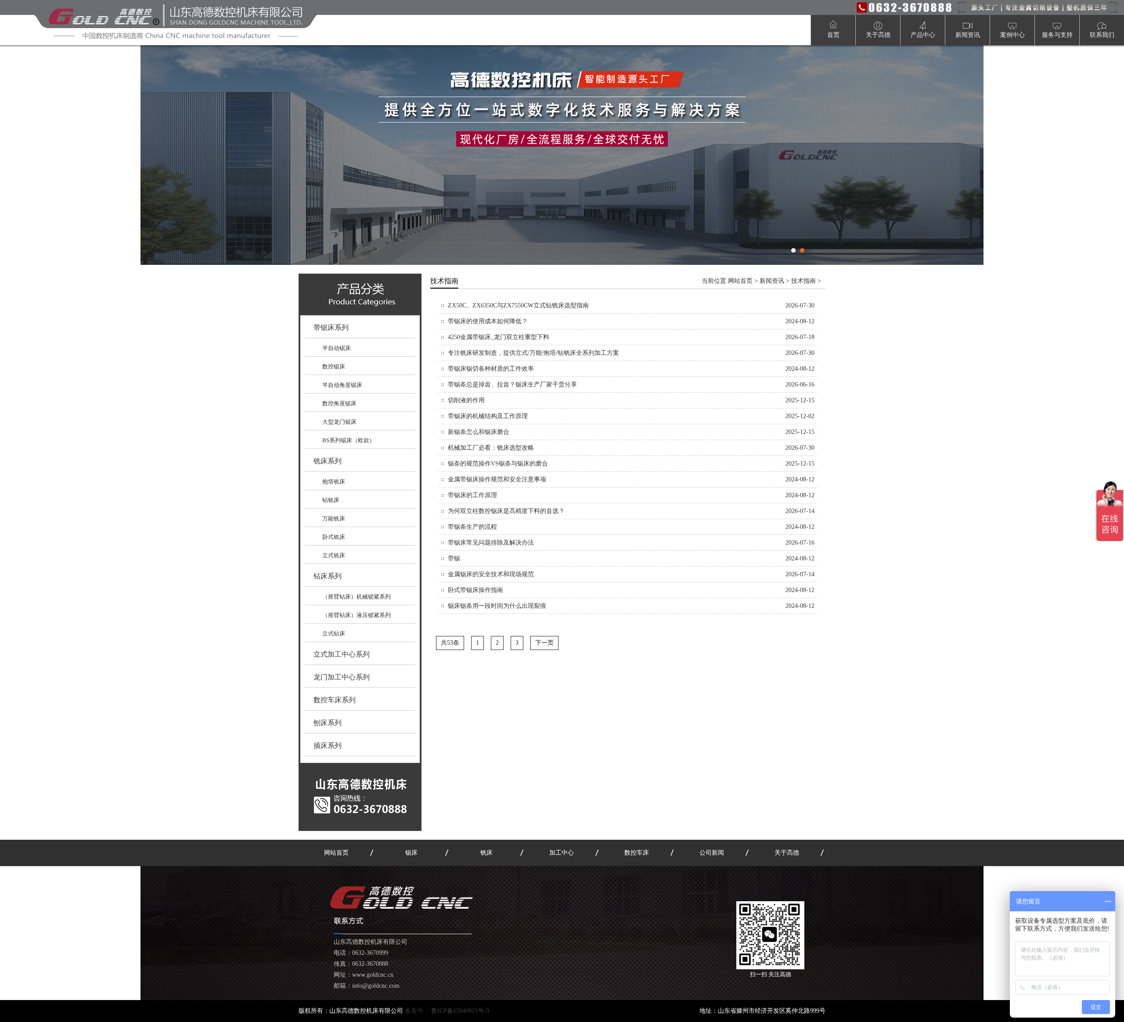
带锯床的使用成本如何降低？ (488, 321)
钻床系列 (327, 576)
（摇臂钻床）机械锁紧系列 (356, 596)
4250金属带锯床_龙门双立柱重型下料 (498, 337)
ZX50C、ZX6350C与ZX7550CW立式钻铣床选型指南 (518, 305)
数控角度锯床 (339, 403)
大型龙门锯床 (339, 422)
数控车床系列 (334, 700)
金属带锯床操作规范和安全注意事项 (497, 479)
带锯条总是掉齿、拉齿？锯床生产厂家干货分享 (512, 384)
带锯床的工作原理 (472, 495)
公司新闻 (711, 852)
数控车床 (636, 852)
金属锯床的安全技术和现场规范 (491, 574)
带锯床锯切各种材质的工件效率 (491, 368)
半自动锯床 (336, 348)
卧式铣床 (333, 537)
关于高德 (787, 852)
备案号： (447, 1011)
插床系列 (327, 745)
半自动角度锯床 (342, 385)
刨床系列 (327, 722)
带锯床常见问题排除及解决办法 (491, 542)
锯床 (411, 852)
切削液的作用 (466, 400)
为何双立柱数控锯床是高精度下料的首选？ (506, 511)
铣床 (486, 852)
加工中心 (561, 852)
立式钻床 (333, 633)
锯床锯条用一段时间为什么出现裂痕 (497, 606)
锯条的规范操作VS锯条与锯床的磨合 (498, 463)
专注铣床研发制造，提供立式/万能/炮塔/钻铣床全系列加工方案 (533, 353)
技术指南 (803, 281)
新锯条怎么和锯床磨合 (478, 432)
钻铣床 (330, 500)
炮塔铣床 (333, 481)
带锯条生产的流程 (472, 527)
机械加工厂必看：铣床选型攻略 (491, 447)
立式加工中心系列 (341, 654)
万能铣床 (333, 518)
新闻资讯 (772, 281)
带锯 (454, 558)
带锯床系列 (331, 327)
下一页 (544, 642)
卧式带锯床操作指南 (475, 590)
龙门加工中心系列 (341, 677)
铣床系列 (327, 461)
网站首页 (740, 281)
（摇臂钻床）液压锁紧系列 (356, 615)
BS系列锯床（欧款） (348, 440)
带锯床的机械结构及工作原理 (488, 416)
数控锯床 (333, 366)
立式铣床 (333, 555)
